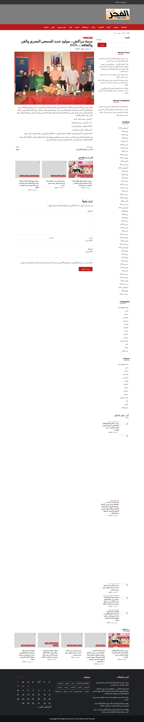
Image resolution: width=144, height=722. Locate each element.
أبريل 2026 (124, 141)
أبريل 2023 (124, 261)
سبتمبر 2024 (124, 204)
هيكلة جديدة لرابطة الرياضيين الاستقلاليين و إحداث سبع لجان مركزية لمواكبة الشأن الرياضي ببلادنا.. (113, 90)
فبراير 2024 (124, 227)
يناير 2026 (125, 151)
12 (45, 695)
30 (23, 703)
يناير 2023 (125, 271)
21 (33, 699)
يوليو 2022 (124, 291)
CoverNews (79, 719)
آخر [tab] (127, 415)
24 (18, 699)
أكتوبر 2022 (124, 281)
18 (49, 699)
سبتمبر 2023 (124, 244)
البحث (127, 37)
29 (28, 703)
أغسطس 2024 (123, 208)
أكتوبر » (40, 707)
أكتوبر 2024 (124, 201)
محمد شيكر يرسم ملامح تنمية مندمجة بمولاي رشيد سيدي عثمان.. (55, 183)
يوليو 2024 (124, 211)
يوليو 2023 (124, 251)
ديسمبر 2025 (124, 154)
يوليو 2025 (124, 171)
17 (18, 695)
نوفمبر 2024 (124, 198)
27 (39, 703)
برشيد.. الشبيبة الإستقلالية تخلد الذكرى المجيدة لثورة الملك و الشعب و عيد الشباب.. (82, 183)
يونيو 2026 (124, 134)
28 (33, 703)
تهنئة (17, 148)
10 (18, 690)
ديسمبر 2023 (124, 234)
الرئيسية (124, 27)
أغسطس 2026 (123, 128)
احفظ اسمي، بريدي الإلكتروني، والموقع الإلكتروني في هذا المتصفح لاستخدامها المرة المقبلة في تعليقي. (56, 262)
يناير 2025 (125, 191)
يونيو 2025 (124, 174)
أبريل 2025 (124, 181)
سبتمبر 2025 (124, 164)
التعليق (90, 211)
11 (49, 695)
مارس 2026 (124, 144)
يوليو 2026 (124, 131)
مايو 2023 (125, 257)
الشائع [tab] (117, 415)
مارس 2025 (124, 184)
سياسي (116, 27)
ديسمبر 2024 (124, 194)
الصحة (77, 27)
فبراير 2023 (124, 267)
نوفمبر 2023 (124, 237)
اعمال (109, 27)
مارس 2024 (124, 224)
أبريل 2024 (124, 221)
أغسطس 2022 (123, 287)
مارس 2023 (124, 264)
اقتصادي (101, 27)
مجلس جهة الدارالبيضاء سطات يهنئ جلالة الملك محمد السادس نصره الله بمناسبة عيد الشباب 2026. (113, 82)
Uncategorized (34, 176)
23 (23, 699)
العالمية (125, 327)
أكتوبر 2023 (124, 241)
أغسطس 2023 (123, 247)
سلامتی (46, 27)
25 (49, 703)
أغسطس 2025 (123, 168)
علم (127, 344)
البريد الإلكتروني (88, 239)
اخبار (70, 27)
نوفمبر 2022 (124, 277)
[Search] (15, 27)
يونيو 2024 (124, 214)
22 (28, 699)
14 (33, 695)
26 (45, 703)
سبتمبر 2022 (124, 284)
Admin (77, 49)
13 (39, 695)
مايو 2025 (125, 178)
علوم (53, 27)
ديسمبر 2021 (124, 294)
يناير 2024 (125, 231)
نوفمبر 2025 (124, 158)
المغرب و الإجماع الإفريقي (84, 148)
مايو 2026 (125, 138)
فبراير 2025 (124, 188)
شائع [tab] (123, 415)
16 (23, 695)
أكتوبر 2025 (124, 161)
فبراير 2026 (124, 148)
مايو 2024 (125, 217)
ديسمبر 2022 (124, 274)
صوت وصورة (62, 27)
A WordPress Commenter (119, 107)
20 (39, 699)
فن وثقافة (85, 27)
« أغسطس (48, 707)
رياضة (93, 27)
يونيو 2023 (124, 254)
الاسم (50, 238)
